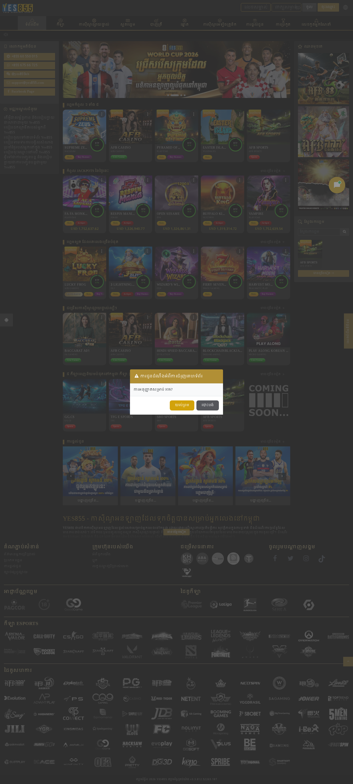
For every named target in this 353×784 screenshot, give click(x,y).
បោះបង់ (208, 405)
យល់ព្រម (182, 405)
